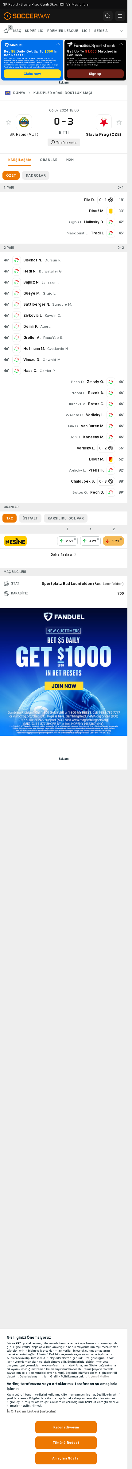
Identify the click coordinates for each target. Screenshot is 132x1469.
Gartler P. (48, 370)
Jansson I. (50, 282)
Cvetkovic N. (57, 348)
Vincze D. (31, 359)
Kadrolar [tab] (36, 175)
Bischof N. (32, 260)
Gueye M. (31, 293)
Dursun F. (52, 260)
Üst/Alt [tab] (30, 518)
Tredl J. (97, 233)
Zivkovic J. (32, 315)
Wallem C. (74, 415)
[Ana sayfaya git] (31, 16)
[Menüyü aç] (120, 16)
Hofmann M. (34, 348)
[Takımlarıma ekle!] (9, 122)
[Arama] (108, 16)
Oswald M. (52, 359)
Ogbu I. (75, 222)
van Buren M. (92, 426)
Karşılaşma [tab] (19, 160)
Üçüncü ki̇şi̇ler (98, 1376)
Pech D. (77, 381)
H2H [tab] (70, 160)
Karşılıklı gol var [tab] (66, 518)
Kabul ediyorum (66, 1427)
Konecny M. (93, 437)
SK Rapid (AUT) (24, 134)
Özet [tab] (11, 175)
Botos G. (96, 404)
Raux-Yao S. (53, 337)
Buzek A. (96, 392)
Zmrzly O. (95, 381)
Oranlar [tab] (48, 160)
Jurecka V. (77, 404)
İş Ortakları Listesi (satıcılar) (32, 1411)
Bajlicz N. (31, 282)
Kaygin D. (53, 315)
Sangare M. (62, 304)
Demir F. (30, 326)
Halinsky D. (94, 222)
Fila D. (73, 426)
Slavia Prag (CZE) (103, 134)
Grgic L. (49, 293)
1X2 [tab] (9, 518)
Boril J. (75, 437)
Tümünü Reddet (66, 1442)
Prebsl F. (78, 392)
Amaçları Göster (66, 1458)
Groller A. (32, 337)
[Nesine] (15, 541)
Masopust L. (77, 233)
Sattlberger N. (36, 304)
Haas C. (30, 370)
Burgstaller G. (51, 271)
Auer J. (45, 326)
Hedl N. (29, 271)
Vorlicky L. (95, 415)
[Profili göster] (24, 122)
